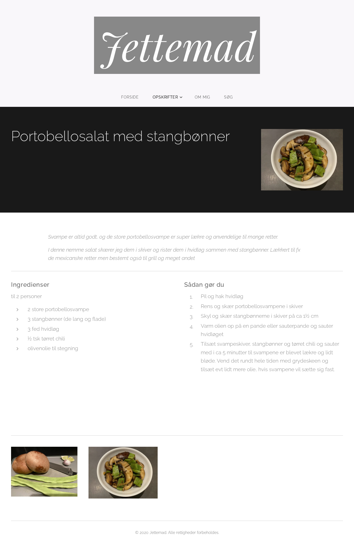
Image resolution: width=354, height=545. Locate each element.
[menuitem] (133, 97)
